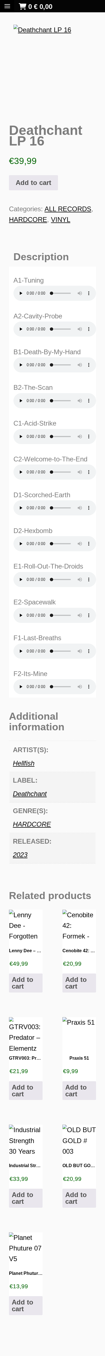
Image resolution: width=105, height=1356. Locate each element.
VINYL (60, 219)
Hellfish (23, 763)
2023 (20, 854)
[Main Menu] (7, 6)
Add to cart (33, 182)
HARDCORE (28, 219)
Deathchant (30, 793)
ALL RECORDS (68, 209)
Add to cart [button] (22, 983)
